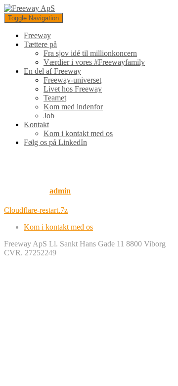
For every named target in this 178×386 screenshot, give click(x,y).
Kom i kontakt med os (78, 133)
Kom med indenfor (73, 106)
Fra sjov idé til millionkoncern (90, 53)
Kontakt (36, 124)
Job (49, 115)
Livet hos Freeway (73, 89)
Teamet (55, 98)
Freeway (37, 35)
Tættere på (40, 44)
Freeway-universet (72, 80)
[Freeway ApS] (29, 8)
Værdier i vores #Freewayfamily (94, 62)
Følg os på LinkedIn (55, 142)
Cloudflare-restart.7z (36, 210)
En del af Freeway (52, 71)
